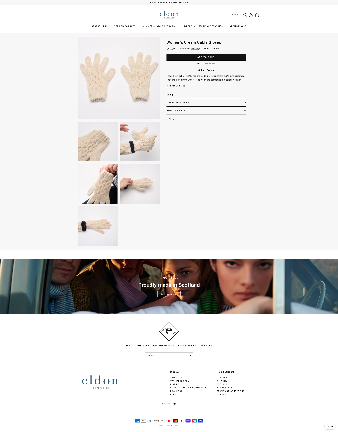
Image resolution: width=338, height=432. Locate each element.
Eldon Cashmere (172, 426)
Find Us (174, 384)
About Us (176, 377)
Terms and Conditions (231, 391)
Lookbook (176, 391)
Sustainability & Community (188, 388)
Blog (173, 394)
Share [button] (172, 119)
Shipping (195, 48)
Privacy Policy (226, 388)
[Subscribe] (190, 356)
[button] (125, 26)
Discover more (169, 294)
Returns (222, 384)
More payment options (206, 64)
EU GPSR (221, 394)
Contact (222, 377)
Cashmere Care (179, 381)
